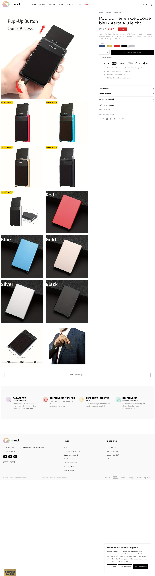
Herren (108, 12)
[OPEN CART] (151, 4)
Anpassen (112, 567)
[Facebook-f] (5, 456)
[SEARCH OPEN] (143, 4)
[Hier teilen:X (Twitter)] (107, 119)
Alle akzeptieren (140, 567)
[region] (127, 558)
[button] (78, 375)
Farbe (101, 43)
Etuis (107, 112)
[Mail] (119, 119)
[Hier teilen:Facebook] (111, 119)
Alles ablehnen (125, 567)
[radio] (102, 46)
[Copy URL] (123, 119)
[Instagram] (10, 456)
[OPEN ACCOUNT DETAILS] (147, 4)
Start (101, 12)
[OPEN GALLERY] (44, 55)
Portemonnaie (110, 114)
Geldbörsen (118, 12)
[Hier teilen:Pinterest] (115, 119)
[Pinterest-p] (15, 456)
